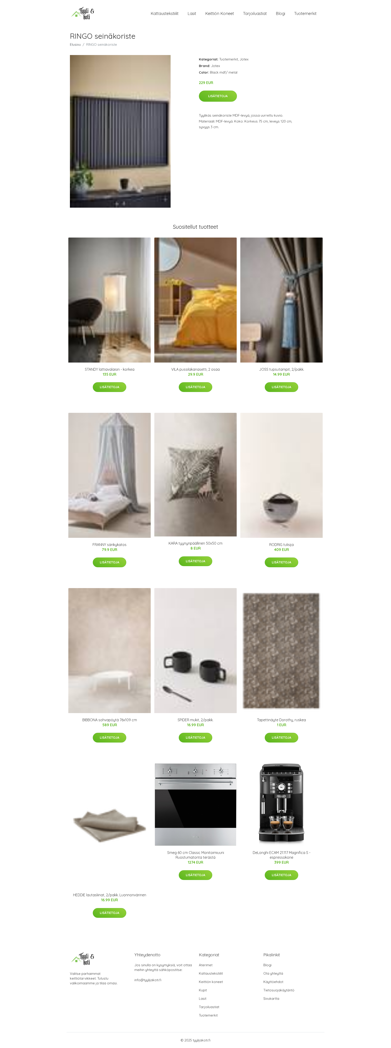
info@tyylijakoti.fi (147, 980)
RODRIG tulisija (281, 544)
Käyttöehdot (273, 982)
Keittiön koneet (219, 13)
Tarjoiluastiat (255, 13)
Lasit (192, 13)
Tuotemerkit (305, 13)
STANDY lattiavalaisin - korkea (109, 369)
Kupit (203, 990)
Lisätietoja (218, 96)
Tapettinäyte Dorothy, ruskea (281, 720)
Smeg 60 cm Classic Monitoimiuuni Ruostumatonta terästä (195, 855)
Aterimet (205, 965)
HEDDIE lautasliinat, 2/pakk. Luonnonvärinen (109, 895)
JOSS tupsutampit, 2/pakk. (281, 369)
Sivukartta (271, 998)
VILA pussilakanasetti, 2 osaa (195, 369)
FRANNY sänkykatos (109, 544)
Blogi (280, 13)
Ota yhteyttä (273, 973)
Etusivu (75, 44)
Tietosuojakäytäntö (278, 990)
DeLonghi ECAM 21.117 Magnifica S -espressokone (281, 855)
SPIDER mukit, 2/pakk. (195, 720)
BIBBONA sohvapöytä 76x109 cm (109, 720)
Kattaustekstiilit (165, 13)
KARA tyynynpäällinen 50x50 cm (195, 543)
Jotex (244, 59)
